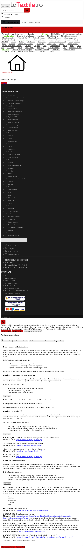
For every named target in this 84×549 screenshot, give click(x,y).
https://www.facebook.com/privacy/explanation (32, 510)
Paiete (10, 203)
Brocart (10, 144)
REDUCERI (11, 95)
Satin (9, 187)
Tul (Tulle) (10, 48)
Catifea (10, 146)
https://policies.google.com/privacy (27, 516)
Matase (61, 44)
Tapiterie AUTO (24, 38)
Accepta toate (6, 331)
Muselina (11, 106)
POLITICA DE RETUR (12, 288)
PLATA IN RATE (10, 285)
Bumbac (10, 135)
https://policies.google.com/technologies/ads (55, 516)
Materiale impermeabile (15, 111)
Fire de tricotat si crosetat (26, 52)
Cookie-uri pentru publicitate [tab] (54, 341)
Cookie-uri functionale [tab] (21, 341)
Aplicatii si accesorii (14, 216)
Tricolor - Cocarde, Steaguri (16, 100)
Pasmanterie (56, 50)
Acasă (24, 22)
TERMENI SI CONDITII (12, 293)
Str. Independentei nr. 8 (14, 246)
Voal (9, 214)
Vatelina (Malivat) (13, 127)
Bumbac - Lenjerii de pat (15, 103)
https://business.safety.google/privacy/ (29, 440)
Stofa (9, 192)
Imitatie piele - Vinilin (14, 165)
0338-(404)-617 (12, 248)
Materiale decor (12, 109)
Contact (7, 276)
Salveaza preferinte (8, 547)
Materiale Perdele (13, 119)
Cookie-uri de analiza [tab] (36, 341)
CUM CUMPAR (10, 280)
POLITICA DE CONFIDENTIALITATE (16, 290)
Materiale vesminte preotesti (16, 179)
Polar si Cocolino (13, 211)
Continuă (4, 83)
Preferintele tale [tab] (7, 341)
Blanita (67, 40)
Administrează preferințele (32, 331)
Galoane (42, 52)
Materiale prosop (13, 125)
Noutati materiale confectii (16, 98)
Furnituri (10, 162)
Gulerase (51, 52)
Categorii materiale (11, 22)
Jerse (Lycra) (11, 171)
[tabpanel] (42, 359)
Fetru (9, 160)
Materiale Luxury (13, 130)
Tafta (9, 195)
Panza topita (11, 206)
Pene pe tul (11, 208)
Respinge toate (17, 331)
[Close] (2, 339)
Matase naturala (12, 176)
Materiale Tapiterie (13, 114)
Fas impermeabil (13, 157)
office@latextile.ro (13, 254)
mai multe (7, 396)
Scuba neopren (12, 189)
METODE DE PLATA (11, 283)
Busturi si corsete (69, 50)
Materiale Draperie (54, 38)
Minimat (10, 184)
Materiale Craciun (13, 235)
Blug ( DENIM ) (12, 141)
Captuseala (11, 149)
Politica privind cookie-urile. (55, 329)
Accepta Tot (20, 547)
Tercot (10, 133)
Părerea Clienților (34, 22)
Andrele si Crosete (8, 52)
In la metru (11, 168)
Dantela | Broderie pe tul (57, 42)
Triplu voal (11, 198)
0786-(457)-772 (13, 252)
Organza (10, 181)
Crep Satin (11, 152)
